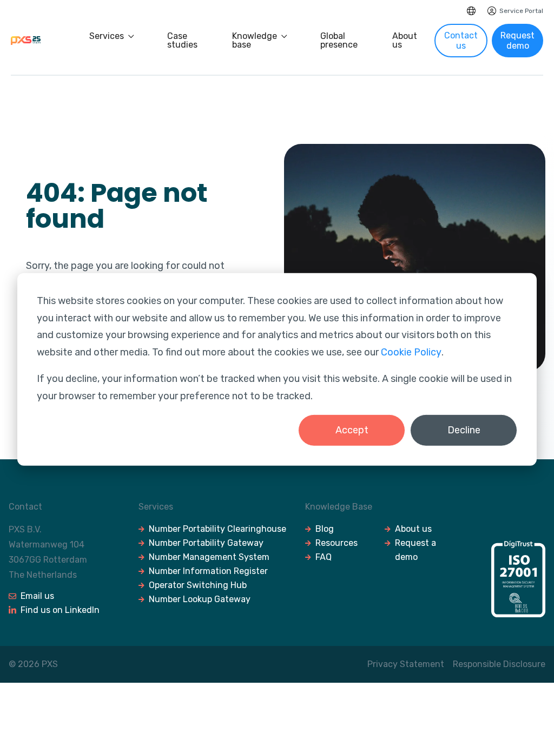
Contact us (461, 40)
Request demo (517, 40)
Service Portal (521, 11)
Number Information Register (208, 571)
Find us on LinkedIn (60, 610)
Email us (37, 596)
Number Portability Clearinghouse (217, 529)
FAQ (323, 557)
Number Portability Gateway (206, 543)
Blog (324, 529)
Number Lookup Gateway (199, 599)
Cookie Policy (411, 352)
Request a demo (415, 550)
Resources (336, 543)
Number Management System (209, 557)
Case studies (182, 40)
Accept (351, 430)
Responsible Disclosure (499, 664)
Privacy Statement (405, 664)
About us (404, 40)
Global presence (339, 40)
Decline (463, 430)
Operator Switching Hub (198, 585)
